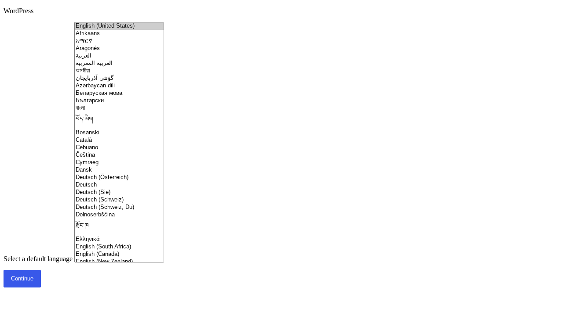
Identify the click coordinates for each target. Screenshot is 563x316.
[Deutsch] (119, 185)
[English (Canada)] (119, 254)
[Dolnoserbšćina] (119, 215)
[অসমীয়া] (119, 71)
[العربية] (119, 56)
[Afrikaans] (119, 33)
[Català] (119, 140)
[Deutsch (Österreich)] (119, 177)
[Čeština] (119, 155)
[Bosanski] (119, 132)
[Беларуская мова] (119, 93)
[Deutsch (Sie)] (119, 192)
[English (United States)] (119, 26)
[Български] (119, 100)
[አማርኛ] (119, 41)
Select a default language (38, 258)
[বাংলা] (119, 108)
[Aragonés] (119, 48)
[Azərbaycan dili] (119, 86)
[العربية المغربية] (119, 63)
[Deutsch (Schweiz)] (119, 200)
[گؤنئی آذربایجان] (119, 78)
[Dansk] (119, 170)
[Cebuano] (119, 147)
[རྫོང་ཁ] (119, 227)
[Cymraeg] (119, 162)
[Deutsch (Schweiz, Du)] (119, 207)
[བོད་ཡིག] (119, 120)
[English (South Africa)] (119, 247)
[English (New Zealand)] (119, 262)
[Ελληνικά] (119, 239)
